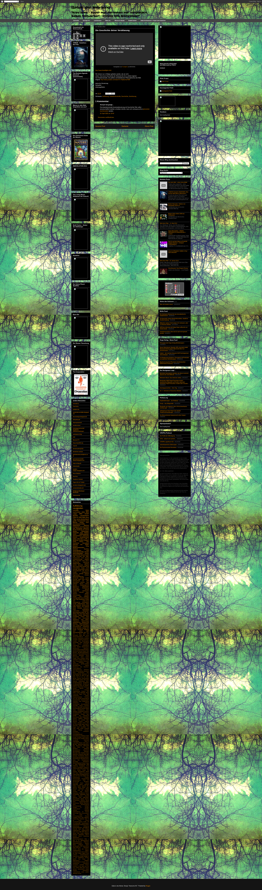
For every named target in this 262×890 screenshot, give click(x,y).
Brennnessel (76, 656)
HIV (80, 715)
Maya (87, 747)
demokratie (75, 577)
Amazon (87, 636)
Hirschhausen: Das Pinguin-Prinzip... (178, 268)
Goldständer (81, 711)
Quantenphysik (85, 778)
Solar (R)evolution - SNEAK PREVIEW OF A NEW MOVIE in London (176, 232)
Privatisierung (83, 774)
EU (77, 517)
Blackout (75, 655)
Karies (81, 728)
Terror (80, 813)
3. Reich (79, 633)
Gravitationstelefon (77, 712)
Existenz (83, 691)
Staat (74, 801)
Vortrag (82, 522)
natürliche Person (84, 864)
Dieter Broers (78, 541)
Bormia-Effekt (76, 589)
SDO (79, 618)
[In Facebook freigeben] (112, 94)
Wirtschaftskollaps (78, 553)
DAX (88, 662)
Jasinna (87, 724)
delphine (87, 851)
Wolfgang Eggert (83, 844)
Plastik (87, 771)
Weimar (74, 833)
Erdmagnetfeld (76, 598)
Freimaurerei (76, 695)
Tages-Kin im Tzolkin (78, 482)
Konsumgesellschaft (77, 734)
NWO (87, 754)
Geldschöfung (85, 701)
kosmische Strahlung (83, 629)
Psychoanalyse (76, 778)
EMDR (77, 679)
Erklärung (75, 686)
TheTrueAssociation (77, 816)
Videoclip (75, 828)
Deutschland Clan (83, 672)
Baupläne (86, 649)
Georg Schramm (84, 705)
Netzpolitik (76, 533)
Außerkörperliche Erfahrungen (168, 444)
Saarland (75, 791)
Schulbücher (82, 793)
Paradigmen (82, 765)
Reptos (74, 618)
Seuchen (80, 795)
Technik (87, 811)
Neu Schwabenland (83, 760)
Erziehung (86, 686)
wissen (87, 579)
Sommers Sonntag (78, 573)
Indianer (75, 722)
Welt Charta (80, 833)
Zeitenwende (76, 495)
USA (87, 550)
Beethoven (75, 651)
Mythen (75, 613)
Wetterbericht (76, 837)
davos (83, 851)
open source (86, 867)
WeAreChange (85, 621)
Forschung (75, 694)
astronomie (86, 535)
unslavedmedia (76, 871)
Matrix (74, 747)
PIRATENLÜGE (82, 764)
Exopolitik (86, 598)
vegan (79, 579)
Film (87, 541)
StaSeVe (87, 573)
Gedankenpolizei (85, 699)
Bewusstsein (85, 586)
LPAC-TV (87, 741)
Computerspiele (79, 661)
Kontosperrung (76, 735)
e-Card (87, 853)
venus (83, 579)
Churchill (81, 592)
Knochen (87, 730)
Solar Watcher (84, 533)
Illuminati (75, 721)
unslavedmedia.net (78, 488)
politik (75, 521)
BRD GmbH (84, 514)
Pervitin (78, 768)
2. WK (85, 538)
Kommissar (75, 731)
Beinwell (80, 651)
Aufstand (75, 583)
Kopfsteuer (83, 735)
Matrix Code (80, 747)
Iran (81, 544)
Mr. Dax (87, 612)
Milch (79, 752)
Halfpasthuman (81, 603)
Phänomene (86, 615)
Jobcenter (75, 725)
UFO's (87, 560)
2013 (74, 633)
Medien (75, 531)
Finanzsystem (76, 557)
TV (82, 811)
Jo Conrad (86, 530)
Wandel (87, 552)
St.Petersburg (76, 800)
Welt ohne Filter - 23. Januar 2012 (169, 260)
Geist (80, 701)
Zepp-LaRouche (77, 847)
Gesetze (83, 708)
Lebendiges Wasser (77, 742)
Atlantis (79, 643)
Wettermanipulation (84, 623)
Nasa (81, 613)
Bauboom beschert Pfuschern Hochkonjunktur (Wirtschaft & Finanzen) (172, 362)
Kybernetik (86, 740)
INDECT (79, 606)
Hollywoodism (85, 717)
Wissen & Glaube (120, 20)
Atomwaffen (86, 643)
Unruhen (87, 575)
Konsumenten (76, 732)
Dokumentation (76, 595)
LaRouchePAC (81, 569)
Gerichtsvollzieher (77, 708)
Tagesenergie (76, 575)
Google (74, 603)
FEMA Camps (76, 692)
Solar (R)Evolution (84, 797)
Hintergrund (86, 715)
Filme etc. (108, 20)
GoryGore (86, 711)
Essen (82, 598)
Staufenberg (76, 803)
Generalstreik (85, 602)
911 (83, 580)
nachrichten (76, 512)
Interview (75, 544)
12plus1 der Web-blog (90, 7)
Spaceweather (76, 798)
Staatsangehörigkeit (84, 801)
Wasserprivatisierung (78, 576)
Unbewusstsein (85, 823)
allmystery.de (76, 419)
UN (88, 821)
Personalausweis (77, 570)
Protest (82, 616)
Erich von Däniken (84, 685)
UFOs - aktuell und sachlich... (168, 438)
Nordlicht (75, 615)
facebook (79, 628)
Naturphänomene (85, 758)
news (87, 522)
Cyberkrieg (81, 662)
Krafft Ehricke (85, 737)
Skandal (87, 795)
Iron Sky (75, 724)
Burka (82, 656)
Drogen (75, 596)
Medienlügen (85, 531)
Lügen (75, 514)
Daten (87, 592)
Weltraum (75, 834)
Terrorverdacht (85, 813)
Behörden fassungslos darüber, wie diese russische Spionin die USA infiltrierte (174, 374)
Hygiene (80, 718)
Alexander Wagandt (83, 565)
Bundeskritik (76, 590)
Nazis (74, 760)
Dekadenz (86, 669)
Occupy (83, 762)
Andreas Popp (84, 582)
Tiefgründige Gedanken (78, 818)
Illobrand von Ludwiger (79, 719)
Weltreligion (81, 834)
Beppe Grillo (86, 651)
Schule (87, 793)
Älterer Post (149, 126)
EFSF (74, 679)
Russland (78, 560)
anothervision (76, 425)
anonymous (75, 851)
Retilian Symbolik (81, 785)
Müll (85, 754)
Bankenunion (76, 648)
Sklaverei (75, 797)
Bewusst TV (76, 440)
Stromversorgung (77, 806)
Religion (75, 785)
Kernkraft (87, 728)
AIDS (84, 633)
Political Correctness (84, 773)
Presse (78, 774)
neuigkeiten (78, 508)
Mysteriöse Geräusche (78, 754)
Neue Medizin (77, 473)
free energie (80, 856)
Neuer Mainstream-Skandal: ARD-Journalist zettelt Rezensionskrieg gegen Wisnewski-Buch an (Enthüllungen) (174, 349)
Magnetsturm (76, 525)
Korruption (79, 737)
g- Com (75, 857)
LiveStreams (97, 20)
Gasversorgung (85, 698)
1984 (85, 632)
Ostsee (87, 569)
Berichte (75, 652)
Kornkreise (86, 608)
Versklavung (132, 96)
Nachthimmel (81, 755)
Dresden (87, 595)
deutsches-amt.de (78, 451)
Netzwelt (75, 549)
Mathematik (86, 745)
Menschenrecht (76, 750)
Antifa (79, 641)
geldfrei (74, 859)
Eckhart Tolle (83, 679)
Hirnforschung (85, 605)
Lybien (87, 742)
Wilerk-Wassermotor (77, 841)
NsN (80, 517)
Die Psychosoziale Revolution (168, 447)
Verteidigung (86, 827)
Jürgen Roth (76, 727)
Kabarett (87, 559)
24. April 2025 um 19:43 (107, 113)
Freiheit (87, 599)
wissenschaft (76, 555)
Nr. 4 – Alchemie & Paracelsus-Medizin (170, 391)
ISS (83, 606)
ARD (87, 580)
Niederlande (86, 761)
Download (84, 674)
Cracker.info (86, 661)
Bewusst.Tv (76, 586)
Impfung (87, 721)
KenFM (75, 515)
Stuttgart (87, 806)
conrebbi (75, 510)
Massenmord (79, 745)
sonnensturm (84, 515)
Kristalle (83, 738)
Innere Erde (86, 722)
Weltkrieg (87, 833)
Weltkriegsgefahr (84, 534)
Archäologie (75, 642)
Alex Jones (86, 635)
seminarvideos (81, 869)
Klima (74, 560)
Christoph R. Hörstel (77, 659)
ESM (74, 517)
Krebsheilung (85, 609)
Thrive (79, 817)
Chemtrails (79, 556)
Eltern (87, 681)
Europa (84, 566)
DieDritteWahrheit (77, 674)
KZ (88, 727)
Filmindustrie (81, 599)
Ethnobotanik (76, 689)
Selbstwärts (82, 794)
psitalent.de (76, 409)
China (78, 658)
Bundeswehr (86, 590)
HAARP (74, 715)
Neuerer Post (100, 126)
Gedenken (75, 701)
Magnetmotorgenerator (83, 744)
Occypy (87, 762)
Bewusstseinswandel (84, 653)
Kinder (74, 608)
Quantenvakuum (77, 780)
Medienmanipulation (78, 547)
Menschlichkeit (76, 751)
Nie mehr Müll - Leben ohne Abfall (177, 182)
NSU (78, 613)
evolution (75, 854)
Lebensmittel (76, 610)
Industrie (80, 722)
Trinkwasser (76, 621)
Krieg (87, 546)
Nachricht (75, 755)
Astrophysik (86, 642)
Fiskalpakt (82, 692)
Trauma (87, 820)
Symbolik (87, 810)
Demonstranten (79, 671)
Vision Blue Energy (83, 828)
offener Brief (79, 867)
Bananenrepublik (85, 555)
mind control (77, 631)
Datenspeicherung (77, 669)
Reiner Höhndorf (84, 784)
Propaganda (76, 616)
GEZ (74, 600)
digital (83, 853)
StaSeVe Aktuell (85, 800)
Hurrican (75, 718)
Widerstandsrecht (85, 840)
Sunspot (87, 807)
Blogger (148, 886)
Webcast (87, 831)
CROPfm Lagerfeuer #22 (167, 441)
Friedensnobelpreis (77, 697)
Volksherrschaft (85, 830)
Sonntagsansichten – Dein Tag (168, 388)
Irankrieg (86, 606)
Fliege (87, 692)
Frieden (87, 695)
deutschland (85, 519)
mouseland (75, 864)
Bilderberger (76, 588)
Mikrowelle (75, 752)
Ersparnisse (81, 686)
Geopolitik (75, 705)
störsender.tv (86, 870)
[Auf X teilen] (110, 94)
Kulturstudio (76, 466)
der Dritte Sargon (77, 853)
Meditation (75, 748)
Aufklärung (105, 96)
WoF (74, 625)
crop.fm (75, 446)
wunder (79, 873)
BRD (87, 512)
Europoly (87, 689)
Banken (79, 646)
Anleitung (80, 639)
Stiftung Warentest (84, 803)
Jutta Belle (86, 725)
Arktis (81, 642)
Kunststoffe (75, 740)
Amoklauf (75, 638)
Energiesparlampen (77, 684)
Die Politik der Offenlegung (167, 436)
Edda (87, 679)
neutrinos (75, 866)
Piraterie (75, 771)
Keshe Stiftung (77, 730)
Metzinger (86, 751)
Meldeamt (86, 748)
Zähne (79, 849)
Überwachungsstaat (78, 632)
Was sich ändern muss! (166, 304)
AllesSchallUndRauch (78, 636)
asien (80, 851)
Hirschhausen (76, 717)
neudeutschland (84, 537)
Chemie (75, 592)
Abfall (80, 635)
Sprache (87, 798)
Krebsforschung (76, 738)
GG (76, 698)
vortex (82, 871)
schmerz (75, 869)
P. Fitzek (75, 764)
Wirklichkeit (86, 841)
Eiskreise (75, 681)
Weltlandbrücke (77, 622)
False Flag (75, 599)
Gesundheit (85, 543)
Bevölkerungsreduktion (83, 652)
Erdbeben (86, 596)
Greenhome (86, 712)
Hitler (81, 717)
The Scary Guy (81, 814)
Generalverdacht (85, 704)
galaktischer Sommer (83, 857)
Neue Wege (86, 613)
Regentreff (75, 784)
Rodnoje (75, 788)
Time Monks (85, 619)
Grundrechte (76, 714)
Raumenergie (76, 781)
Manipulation (86, 610)
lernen (87, 861)
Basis (82, 649)
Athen (74, 643)
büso (87, 510)
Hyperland (86, 718)
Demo (74, 671)
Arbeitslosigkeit (85, 641)
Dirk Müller (86, 556)
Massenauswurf (77, 612)
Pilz (88, 770)
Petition (79, 770)
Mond (82, 612)
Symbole (75, 810)
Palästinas (75, 765)
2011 (87, 632)
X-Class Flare (79, 625)
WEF (80, 831)
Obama (80, 615)
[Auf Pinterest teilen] (114, 94)
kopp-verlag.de (77, 463)
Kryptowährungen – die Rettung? (169, 400)
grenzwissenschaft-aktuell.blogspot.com (78, 459)
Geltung (87, 702)
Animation (75, 639)
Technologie (76, 813)
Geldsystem (75, 702)
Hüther (74, 606)
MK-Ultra (75, 744)
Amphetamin (81, 638)
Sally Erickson (84, 791)
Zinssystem (86, 847)
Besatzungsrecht (84, 585)
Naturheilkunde (76, 758)
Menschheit (86, 750)
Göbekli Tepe (85, 714)
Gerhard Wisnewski (77, 707)
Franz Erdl (86, 694)
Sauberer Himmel (78, 479)
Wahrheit (86, 525)
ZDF (81, 846)
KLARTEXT (83, 727)
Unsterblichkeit (76, 824)
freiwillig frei (86, 856)
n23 (81, 527)
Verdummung (76, 826)
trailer (87, 631)
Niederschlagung (77, 762)
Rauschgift (75, 783)
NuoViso (75, 476)
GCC (74, 698)
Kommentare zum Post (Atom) (128, 131)
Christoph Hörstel (84, 658)
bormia (74, 628)
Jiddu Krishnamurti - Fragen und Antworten (152, 20)
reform (74, 538)
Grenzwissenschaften (79, 524)
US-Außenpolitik (76, 823)
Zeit (84, 625)
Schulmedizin (76, 794)
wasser (87, 553)
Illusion (81, 721)
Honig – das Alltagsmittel (167, 403)
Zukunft (74, 849)
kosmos (75, 537)
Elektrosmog (82, 681)
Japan (83, 724)
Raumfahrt (86, 781)
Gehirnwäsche (76, 602)
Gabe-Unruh (86, 600)
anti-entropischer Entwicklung (81, 626)
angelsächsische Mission (81, 850)
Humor (83, 567)
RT (88, 780)
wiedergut (75, 873)
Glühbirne (75, 711)
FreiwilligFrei (125, 66)
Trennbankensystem (77, 821)
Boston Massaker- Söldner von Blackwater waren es (176, 204)
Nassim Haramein (85, 757)
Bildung (75, 522)
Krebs (74, 609)
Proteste (87, 777)
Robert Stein (85, 787)
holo (79, 859)
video (83, 512)
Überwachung (76, 580)
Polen (77, 773)
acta (87, 521)
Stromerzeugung (85, 804)
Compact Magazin (84, 540)
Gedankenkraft (76, 699)
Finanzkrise (79, 528)
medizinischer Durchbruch (81, 863)
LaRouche (86, 528)
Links (84, 742)
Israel (87, 567)
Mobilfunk (83, 752)
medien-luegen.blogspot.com (79, 469)
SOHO (74, 790)
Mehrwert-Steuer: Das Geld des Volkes (170, 377)
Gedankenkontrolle (115, 96)
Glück (87, 709)
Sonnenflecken (77, 550)
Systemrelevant (76, 811)
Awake (74, 646)
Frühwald (87, 697)
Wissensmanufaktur (77, 843)
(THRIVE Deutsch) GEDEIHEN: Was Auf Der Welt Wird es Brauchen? (178, 192)
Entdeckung (86, 684)
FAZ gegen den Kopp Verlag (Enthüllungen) (172, 343)
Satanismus (75, 793)
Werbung (75, 623)
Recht (81, 783)
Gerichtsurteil (86, 707)
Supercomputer (76, 808)
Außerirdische (85, 645)
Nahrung (78, 757)
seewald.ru (76, 403)
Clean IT (85, 659)
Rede (87, 616)
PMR (88, 764)
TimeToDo (76, 406)
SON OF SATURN (83, 790)
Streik (74, 804)
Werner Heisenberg (83, 836)
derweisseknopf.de (78, 448)
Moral (87, 752)
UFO (83, 560)
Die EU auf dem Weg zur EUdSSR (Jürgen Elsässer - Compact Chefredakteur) (177, 243)
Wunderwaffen (76, 846)
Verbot (87, 824)
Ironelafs (79, 724)
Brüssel (87, 589)
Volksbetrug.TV (76, 830)
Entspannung (76, 685)
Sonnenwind (81, 521)
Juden (80, 725)
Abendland (75, 635)
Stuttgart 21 (77, 807)
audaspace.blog (77, 434)
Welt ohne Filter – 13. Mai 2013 (168, 223)
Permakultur (80, 767)
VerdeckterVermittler (78, 552)
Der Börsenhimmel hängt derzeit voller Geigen (173, 415)
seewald (82, 577)
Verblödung (82, 824)
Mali (74, 745)
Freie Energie (85, 557)
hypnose (87, 563)
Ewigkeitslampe (76, 691)
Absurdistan (76, 582)
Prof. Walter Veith (85, 775)
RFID (84, 780)
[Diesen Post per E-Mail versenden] (106, 94)
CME (74, 556)
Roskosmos (81, 788)
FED (88, 691)
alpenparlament (77, 535)
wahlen (87, 871)
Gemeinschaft (76, 704)
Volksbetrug (86, 562)
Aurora (81, 583)
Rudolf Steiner (132, 20)
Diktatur (87, 593)
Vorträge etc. (86, 20)
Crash (74, 662)
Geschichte (124, 96)
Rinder (79, 787)
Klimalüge (79, 608)
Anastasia (86, 638)
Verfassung (86, 826)
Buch (74, 566)
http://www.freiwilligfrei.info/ (103, 70)
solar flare (80, 538)
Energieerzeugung (77, 682)
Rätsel (87, 788)
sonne (79, 519)
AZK (74, 437)
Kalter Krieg (76, 728)
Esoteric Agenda (78, 688)
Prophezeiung (76, 777)
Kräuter (87, 738)
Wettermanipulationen (78, 838)
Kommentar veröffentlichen (106, 117)
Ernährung (79, 530)
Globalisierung (81, 709)
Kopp (87, 735)
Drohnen (79, 678)
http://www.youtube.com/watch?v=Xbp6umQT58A (115, 79)
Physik (84, 770)
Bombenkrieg (85, 588)
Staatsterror (76, 619)
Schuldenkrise (85, 572)
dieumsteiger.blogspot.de (80, 416)
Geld (87, 566)
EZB (80, 596)
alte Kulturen (85, 849)
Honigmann (76, 527)
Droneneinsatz (85, 678)
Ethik (87, 688)
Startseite (76, 20)
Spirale (82, 798)
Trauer (79, 820)
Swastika (87, 808)
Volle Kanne (76, 831)
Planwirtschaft (81, 771)
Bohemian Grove (84, 655)
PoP (74, 773)
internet (75, 565)
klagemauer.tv (76, 860)
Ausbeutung (76, 645)
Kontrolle (75, 569)
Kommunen (86, 731)
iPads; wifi (85, 859)
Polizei (74, 774)
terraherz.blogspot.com (79, 485)
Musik (74, 530)
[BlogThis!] (108, 94)
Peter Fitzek (83, 768)
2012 (83, 527)
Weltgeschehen (77, 563)
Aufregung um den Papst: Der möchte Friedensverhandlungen (170, 411)
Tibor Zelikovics (85, 817)
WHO (83, 831)
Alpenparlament (77, 422)
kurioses (83, 861)
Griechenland (76, 567)
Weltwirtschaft (85, 622)
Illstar (87, 719)
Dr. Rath (82, 675)
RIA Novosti (85, 570)
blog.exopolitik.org (78, 443)
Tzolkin (85, 821)
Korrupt (74, 737)
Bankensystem (85, 646)
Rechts (87, 783)
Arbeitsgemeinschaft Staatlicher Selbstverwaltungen (78, 430)
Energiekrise (86, 682)
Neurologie (75, 761)
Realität (75, 572)
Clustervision (79, 566)
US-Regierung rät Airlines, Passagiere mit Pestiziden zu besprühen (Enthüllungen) (174, 358)
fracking (84, 628)
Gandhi (79, 698)
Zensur (87, 625)
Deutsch (75, 593)
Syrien (74, 534)
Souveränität (86, 618)
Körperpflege (76, 741)
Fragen (80, 694)
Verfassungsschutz (77, 827)
